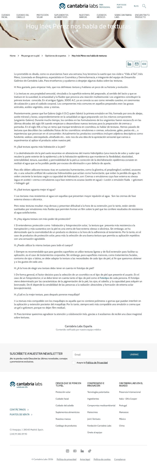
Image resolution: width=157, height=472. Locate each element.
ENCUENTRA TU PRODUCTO (142, 16)
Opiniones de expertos (55, 55)
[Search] (144, 6)
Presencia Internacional (130, 392)
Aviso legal (85, 459)
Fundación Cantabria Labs (99, 425)
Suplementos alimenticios (61, 16)
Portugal (123, 405)
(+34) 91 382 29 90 (18, 434)
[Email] (137, 64)
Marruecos (123, 412)
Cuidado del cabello (23, 16)
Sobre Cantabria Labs (123, 16)
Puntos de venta (121, 6)
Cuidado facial (62, 398)
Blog (136, 6)
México (122, 419)
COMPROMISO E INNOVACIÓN (95, 384)
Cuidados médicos (101, 16)
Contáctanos (18, 410)
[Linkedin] (129, 64)
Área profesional (104, 6)
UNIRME (134, 355)
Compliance (119, 459)
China (122, 425)
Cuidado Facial (6, 16)
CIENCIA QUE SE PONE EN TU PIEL (68, 384)
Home (13, 55)
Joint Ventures (93, 419)
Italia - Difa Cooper (128, 398)
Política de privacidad (66, 459)
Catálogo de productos (66, 425)
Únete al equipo (94, 432)
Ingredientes (93, 398)
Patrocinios (92, 412)
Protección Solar (42, 16)
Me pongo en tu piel (30, 55)
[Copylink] (144, 64)
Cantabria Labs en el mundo (131, 384)
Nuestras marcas (84, 16)
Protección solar (63, 392)
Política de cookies (102, 459)
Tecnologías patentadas (98, 392)
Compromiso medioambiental (101, 405)
